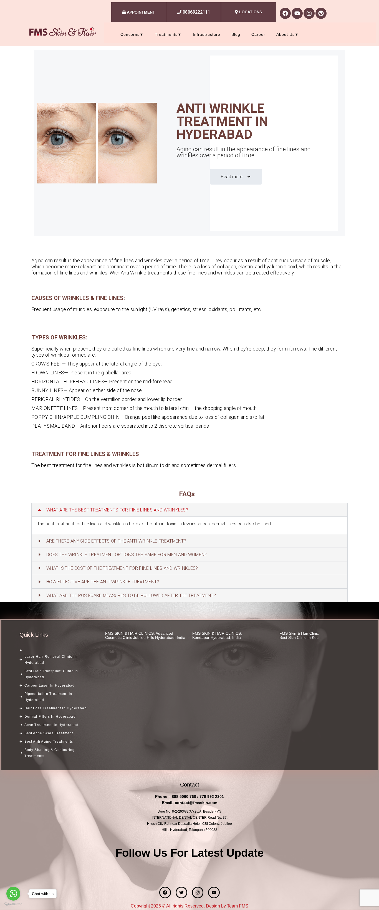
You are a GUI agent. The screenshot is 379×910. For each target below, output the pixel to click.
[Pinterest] (321, 13)
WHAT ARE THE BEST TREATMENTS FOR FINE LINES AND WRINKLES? (117, 510)
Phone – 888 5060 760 (175, 796)
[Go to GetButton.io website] (13, 904)
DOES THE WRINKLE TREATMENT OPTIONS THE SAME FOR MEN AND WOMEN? (126, 554)
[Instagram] (309, 13)
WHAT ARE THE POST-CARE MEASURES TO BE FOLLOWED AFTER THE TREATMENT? (131, 595)
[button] (189, 509)
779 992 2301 (211, 796)
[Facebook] (285, 13)
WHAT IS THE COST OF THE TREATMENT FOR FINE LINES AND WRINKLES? (122, 568)
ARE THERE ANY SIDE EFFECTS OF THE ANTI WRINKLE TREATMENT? (116, 541)
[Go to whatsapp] (13, 894)
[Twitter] (181, 892)
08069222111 (196, 12)
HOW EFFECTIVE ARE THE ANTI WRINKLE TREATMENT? (102, 581)
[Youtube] (297, 13)
